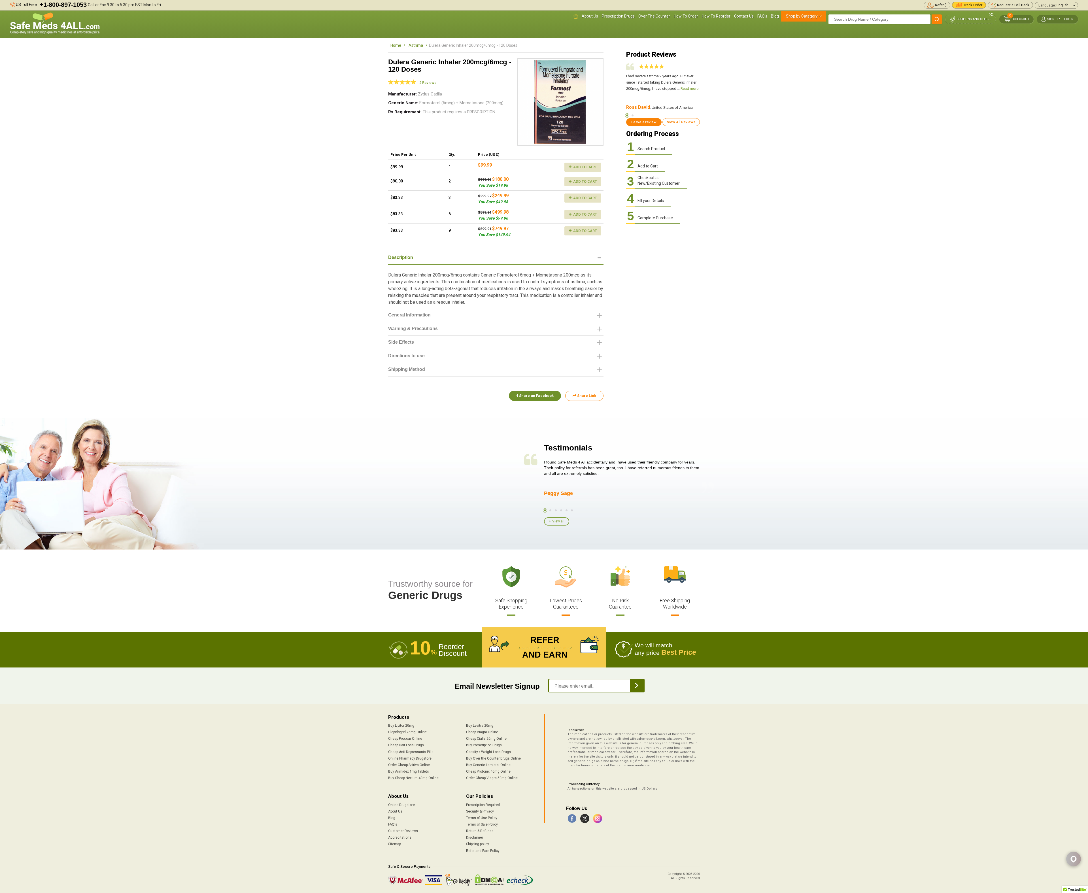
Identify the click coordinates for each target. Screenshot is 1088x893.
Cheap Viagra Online (482, 732)
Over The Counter (654, 16)
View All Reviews (681, 122)
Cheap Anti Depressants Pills (411, 752)
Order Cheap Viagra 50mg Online (492, 778)
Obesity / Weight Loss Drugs (488, 752)
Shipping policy (477, 844)
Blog (775, 16)
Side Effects (401, 342)
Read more (689, 88)
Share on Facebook (536, 396)
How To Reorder (716, 16)
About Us (590, 16)
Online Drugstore (401, 805)
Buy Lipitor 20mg (401, 726)
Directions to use (406, 355)
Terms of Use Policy (481, 818)
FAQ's (762, 16)
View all (558, 521)
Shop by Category (802, 16)
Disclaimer (474, 837)
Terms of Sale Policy (482, 824)
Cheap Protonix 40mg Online (488, 771)
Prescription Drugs (618, 16)
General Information (409, 314)
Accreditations (399, 837)
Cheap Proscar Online (405, 739)
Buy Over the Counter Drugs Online (493, 758)
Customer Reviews (403, 831)
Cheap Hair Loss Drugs (406, 745)
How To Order (686, 16)
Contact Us (744, 16)
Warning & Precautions (413, 328)
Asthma (416, 45)
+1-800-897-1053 (63, 4)
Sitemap (394, 844)
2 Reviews (427, 82)
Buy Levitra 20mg (479, 726)
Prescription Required (483, 805)
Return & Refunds (480, 831)
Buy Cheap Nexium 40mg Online (413, 778)
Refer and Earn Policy (483, 851)
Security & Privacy (480, 811)
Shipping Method (406, 369)
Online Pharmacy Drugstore (410, 758)
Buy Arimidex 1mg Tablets (408, 771)
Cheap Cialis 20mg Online (486, 739)
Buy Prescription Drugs (484, 745)
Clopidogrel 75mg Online (407, 732)
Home (395, 45)
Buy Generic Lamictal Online (488, 765)
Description (400, 257)
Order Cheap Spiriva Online (409, 765)
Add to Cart (584, 167)
